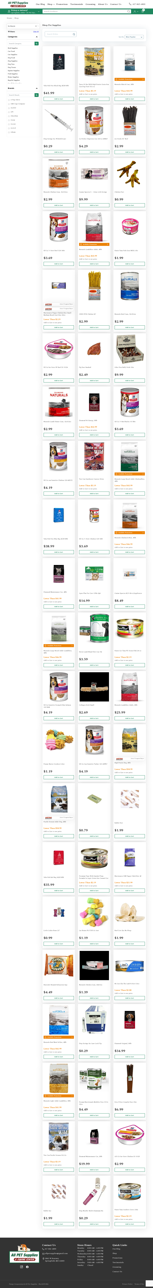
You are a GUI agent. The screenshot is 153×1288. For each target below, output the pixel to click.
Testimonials (76, 4)
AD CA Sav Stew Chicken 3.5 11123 (127, 1156)
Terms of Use (139, 1284)
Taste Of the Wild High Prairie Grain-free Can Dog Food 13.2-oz (94, 85)
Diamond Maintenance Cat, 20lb (90, 1156)
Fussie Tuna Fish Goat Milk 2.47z (126, 251)
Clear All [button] (36, 31)
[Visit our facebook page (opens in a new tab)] (27, 1267)
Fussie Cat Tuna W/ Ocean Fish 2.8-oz (128, 651)
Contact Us (115, 4)
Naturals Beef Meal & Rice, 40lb (55, 1042)
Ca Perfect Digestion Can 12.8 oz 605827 (93, 139)
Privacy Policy (127, 1284)
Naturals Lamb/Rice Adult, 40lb (90, 249)
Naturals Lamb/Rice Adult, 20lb (126, 705)
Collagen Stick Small (86, 705)
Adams (13, 132)
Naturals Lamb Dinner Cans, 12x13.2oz (57, 422)
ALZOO (13, 108)
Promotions (62, 4)
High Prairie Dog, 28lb (123, 763)
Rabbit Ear (47, 1211)
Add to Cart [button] (58, 99)
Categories (12, 37)
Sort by (121, 37)
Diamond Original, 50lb (123, 1043)
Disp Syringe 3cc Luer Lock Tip (90, 1043)
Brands (11, 88)
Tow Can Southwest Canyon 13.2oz (91, 479)
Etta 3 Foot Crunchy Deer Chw (126, 1102)
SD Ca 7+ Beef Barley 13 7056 (125, 422)
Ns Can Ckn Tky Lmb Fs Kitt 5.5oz (127, 984)
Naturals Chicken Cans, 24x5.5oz (90, 985)
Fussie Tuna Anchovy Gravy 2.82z (126, 1210)
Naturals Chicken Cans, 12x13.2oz (56, 192)
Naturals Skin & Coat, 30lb (124, 84)
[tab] (23, 59)
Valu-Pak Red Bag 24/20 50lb (54, 877)
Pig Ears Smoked (85, 367)
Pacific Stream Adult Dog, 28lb (55, 822)
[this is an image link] (24, 1253)
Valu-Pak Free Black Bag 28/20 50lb (56, 86)
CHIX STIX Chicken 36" (87, 314)
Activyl (13, 128)
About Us (103, 4)
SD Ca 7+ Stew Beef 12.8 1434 (54, 251)
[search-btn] (37, 43)
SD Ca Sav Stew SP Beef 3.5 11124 (56, 367)
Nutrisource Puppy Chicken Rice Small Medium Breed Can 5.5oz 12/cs (57, 314)
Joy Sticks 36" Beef (121, 139)
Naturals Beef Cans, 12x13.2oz (125, 314)
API (12, 112)
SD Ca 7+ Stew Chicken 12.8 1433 (91, 539)
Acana (13, 120)
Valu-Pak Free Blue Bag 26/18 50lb (56, 539)
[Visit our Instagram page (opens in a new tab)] (21, 1267)
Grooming (90, 4)
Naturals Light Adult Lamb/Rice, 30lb (57, 1101)
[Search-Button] (129, 11)
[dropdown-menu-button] (54, 4)
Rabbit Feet (119, 823)
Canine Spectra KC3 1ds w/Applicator (128, 593)
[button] (136, 11)
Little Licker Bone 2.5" (52, 930)
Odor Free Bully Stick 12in (124, 367)
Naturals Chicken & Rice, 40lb (125, 538)
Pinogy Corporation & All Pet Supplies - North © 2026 (28, 1284)
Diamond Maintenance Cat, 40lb (55, 592)
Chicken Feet (119, 192)
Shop (49, 4)
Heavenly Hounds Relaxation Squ (55, 985)
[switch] (37, 26)
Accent (13, 124)
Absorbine (14, 116)
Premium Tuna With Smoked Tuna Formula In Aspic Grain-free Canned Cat (93, 877)
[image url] (18, 4)
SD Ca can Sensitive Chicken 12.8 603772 (58, 480)
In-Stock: (11, 26)
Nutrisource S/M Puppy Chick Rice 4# (128, 876)
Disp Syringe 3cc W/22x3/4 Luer (55, 139)
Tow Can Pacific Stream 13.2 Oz (55, 1155)
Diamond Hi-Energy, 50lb (88, 420)
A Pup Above (15, 100)
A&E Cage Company (18, 104)
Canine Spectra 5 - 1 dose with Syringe (93, 192)
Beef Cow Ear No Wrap (123, 930)
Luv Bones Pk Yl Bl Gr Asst (89, 930)
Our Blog (40, 4)
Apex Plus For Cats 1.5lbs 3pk (90, 593)
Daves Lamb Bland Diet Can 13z (90, 652)
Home (9, 18)
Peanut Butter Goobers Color (54, 764)
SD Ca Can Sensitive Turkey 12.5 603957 (93, 764)
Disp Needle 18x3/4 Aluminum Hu (91, 1211)
